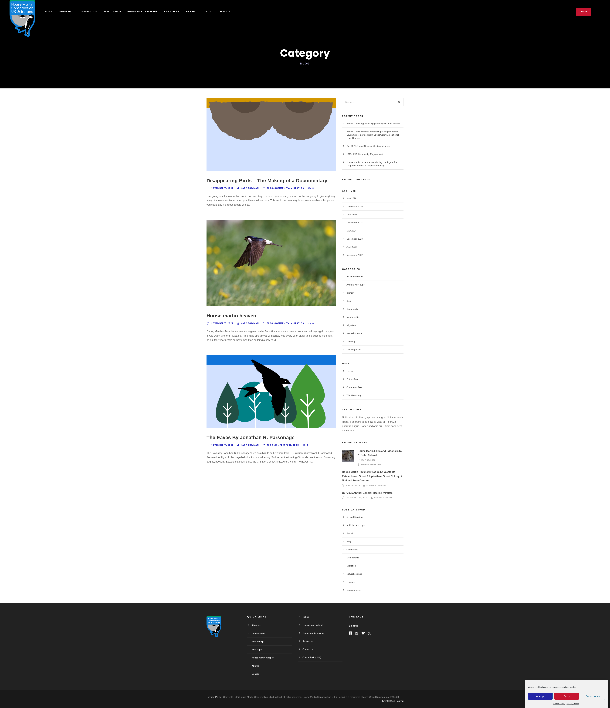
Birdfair (350, 293)
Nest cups (257, 649)
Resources (171, 11)
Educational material (312, 625)
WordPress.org (354, 395)
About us (65, 11)
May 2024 (351, 230)
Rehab (305, 617)
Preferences (593, 696)
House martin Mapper (142, 11)
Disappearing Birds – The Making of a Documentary (267, 180)
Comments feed (354, 387)
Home (48, 11)
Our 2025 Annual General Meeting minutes (368, 146)
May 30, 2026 (368, 460)
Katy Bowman (250, 188)
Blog (270, 188)
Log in (349, 371)
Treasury (350, 341)
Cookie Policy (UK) (311, 657)
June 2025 (351, 214)
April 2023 (351, 247)
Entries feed (352, 379)
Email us (353, 625)
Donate (225, 11)
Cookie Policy (559, 704)
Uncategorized (353, 349)
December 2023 (354, 239)
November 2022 (354, 255)
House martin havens (313, 633)
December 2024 (354, 222)
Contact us (307, 649)
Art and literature (279, 445)
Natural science (354, 333)
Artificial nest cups (355, 284)
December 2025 (354, 206)
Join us (191, 11)
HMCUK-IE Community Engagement (364, 154)
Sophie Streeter (371, 464)
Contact (208, 11)
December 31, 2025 (357, 498)
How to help (112, 11)
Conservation (87, 11)
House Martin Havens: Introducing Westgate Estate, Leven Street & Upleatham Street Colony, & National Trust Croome (372, 134)
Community (281, 188)
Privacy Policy (573, 704)
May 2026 (351, 198)
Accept (540, 696)
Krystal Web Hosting (392, 701)
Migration (297, 188)
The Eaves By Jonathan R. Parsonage (251, 437)
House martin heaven (231, 316)
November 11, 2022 (222, 188)
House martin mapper (263, 657)
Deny (567, 696)
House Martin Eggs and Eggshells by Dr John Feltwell (373, 123)
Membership (352, 317)
